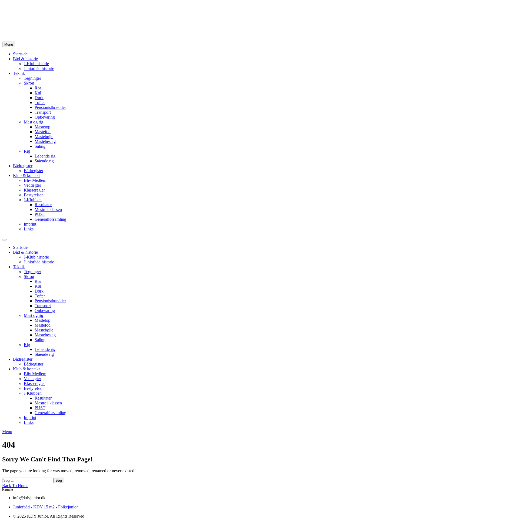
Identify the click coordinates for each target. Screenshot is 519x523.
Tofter (40, 102)
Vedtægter (32, 185)
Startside (20, 54)
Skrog (29, 83)
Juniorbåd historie (39, 68)
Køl (38, 92)
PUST (40, 214)
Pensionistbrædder (50, 107)
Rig (27, 151)
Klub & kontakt (26, 175)
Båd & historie (25, 58)
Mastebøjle (44, 136)
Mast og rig (33, 122)
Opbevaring (45, 117)
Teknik (19, 73)
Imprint (30, 224)
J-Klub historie (36, 63)
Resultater (43, 204)
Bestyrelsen (34, 195)
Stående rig (44, 161)
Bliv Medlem (35, 180)
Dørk (39, 97)
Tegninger (32, 78)
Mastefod (43, 131)
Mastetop (42, 127)
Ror (38, 88)
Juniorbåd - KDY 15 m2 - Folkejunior (45, 507)
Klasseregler (34, 190)
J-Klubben (33, 199)
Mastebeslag (45, 141)
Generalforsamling (50, 219)
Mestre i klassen (48, 209)
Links (29, 229)
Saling (40, 146)
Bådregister (22, 165)
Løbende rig (45, 156)
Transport (43, 112)
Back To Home (15, 485)
